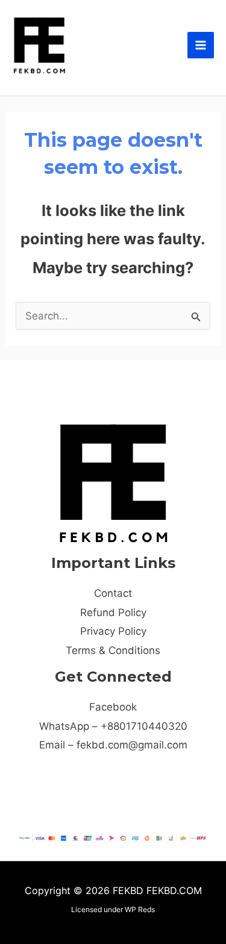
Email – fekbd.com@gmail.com (113, 745)
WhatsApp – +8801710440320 (113, 726)
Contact (113, 593)
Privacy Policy (113, 631)
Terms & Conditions (113, 650)
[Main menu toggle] (200, 45)
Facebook (113, 707)
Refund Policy (113, 612)
